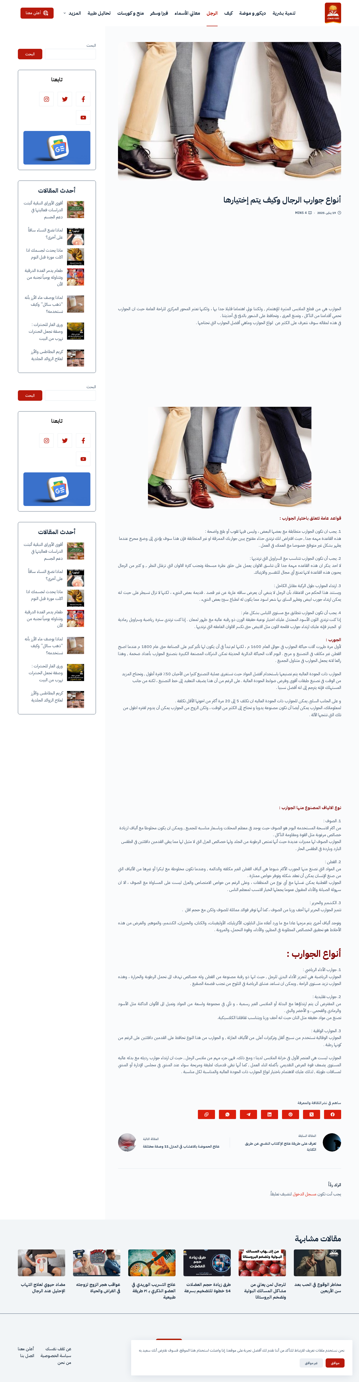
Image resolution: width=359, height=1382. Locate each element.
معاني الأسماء (187, 13)
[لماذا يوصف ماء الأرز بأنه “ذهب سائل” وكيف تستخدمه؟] (75, 304)
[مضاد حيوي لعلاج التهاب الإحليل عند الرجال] (41, 1262)
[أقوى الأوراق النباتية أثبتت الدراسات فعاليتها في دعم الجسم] (75, 209)
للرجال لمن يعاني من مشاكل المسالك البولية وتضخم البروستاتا (265, 1290)
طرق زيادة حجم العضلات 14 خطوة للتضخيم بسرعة (207, 1287)
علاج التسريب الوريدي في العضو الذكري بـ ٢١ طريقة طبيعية (154, 1290)
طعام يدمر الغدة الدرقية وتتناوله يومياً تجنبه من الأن (44, 277)
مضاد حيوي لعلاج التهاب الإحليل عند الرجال (43, 1287)
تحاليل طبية (99, 13)
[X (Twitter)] (311, 1114)
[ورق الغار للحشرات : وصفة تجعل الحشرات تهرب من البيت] (75, 331)
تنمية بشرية (284, 13)
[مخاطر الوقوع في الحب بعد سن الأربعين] (317, 1262)
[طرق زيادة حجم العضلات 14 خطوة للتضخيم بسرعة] (207, 1262)
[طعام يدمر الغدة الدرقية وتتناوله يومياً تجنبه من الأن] (75, 277)
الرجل (212, 13)
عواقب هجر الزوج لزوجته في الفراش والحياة (98, 1287)
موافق (335, 1362)
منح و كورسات (130, 13)
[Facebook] (332, 1114)
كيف (228, 13)
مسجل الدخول (304, 1194)
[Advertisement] (229, 262)
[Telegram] (248, 1114)
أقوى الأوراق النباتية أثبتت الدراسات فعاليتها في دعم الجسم (43, 210)
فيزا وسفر (159, 13)
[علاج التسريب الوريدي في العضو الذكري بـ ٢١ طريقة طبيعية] (152, 1262)
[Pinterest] (290, 1114)
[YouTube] (83, 117)
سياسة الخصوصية (55, 1355)
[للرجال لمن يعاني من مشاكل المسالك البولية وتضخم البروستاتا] (262, 1262)
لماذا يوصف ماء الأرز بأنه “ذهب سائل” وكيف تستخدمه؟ (44, 304)
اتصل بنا (27, 1355)
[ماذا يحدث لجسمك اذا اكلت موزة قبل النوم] (75, 256)
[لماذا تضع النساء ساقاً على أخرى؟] (75, 236)
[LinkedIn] (269, 1114)
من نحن (64, 1362)
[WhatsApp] (227, 1114)
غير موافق (311, 1362)
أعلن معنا (33, 13)
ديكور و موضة (252, 13)
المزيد (75, 13)
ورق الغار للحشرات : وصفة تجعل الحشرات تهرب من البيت (46, 331)
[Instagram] (46, 99)
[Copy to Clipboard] (206, 1114)
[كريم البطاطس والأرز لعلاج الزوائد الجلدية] (75, 358)
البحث (91, 45)
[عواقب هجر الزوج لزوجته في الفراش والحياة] (96, 1262)
